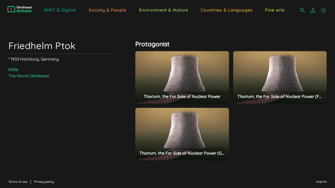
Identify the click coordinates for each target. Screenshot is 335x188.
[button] (323, 10)
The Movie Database (28, 75)
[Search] (302, 10)
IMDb (13, 69)
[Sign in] (313, 10)
